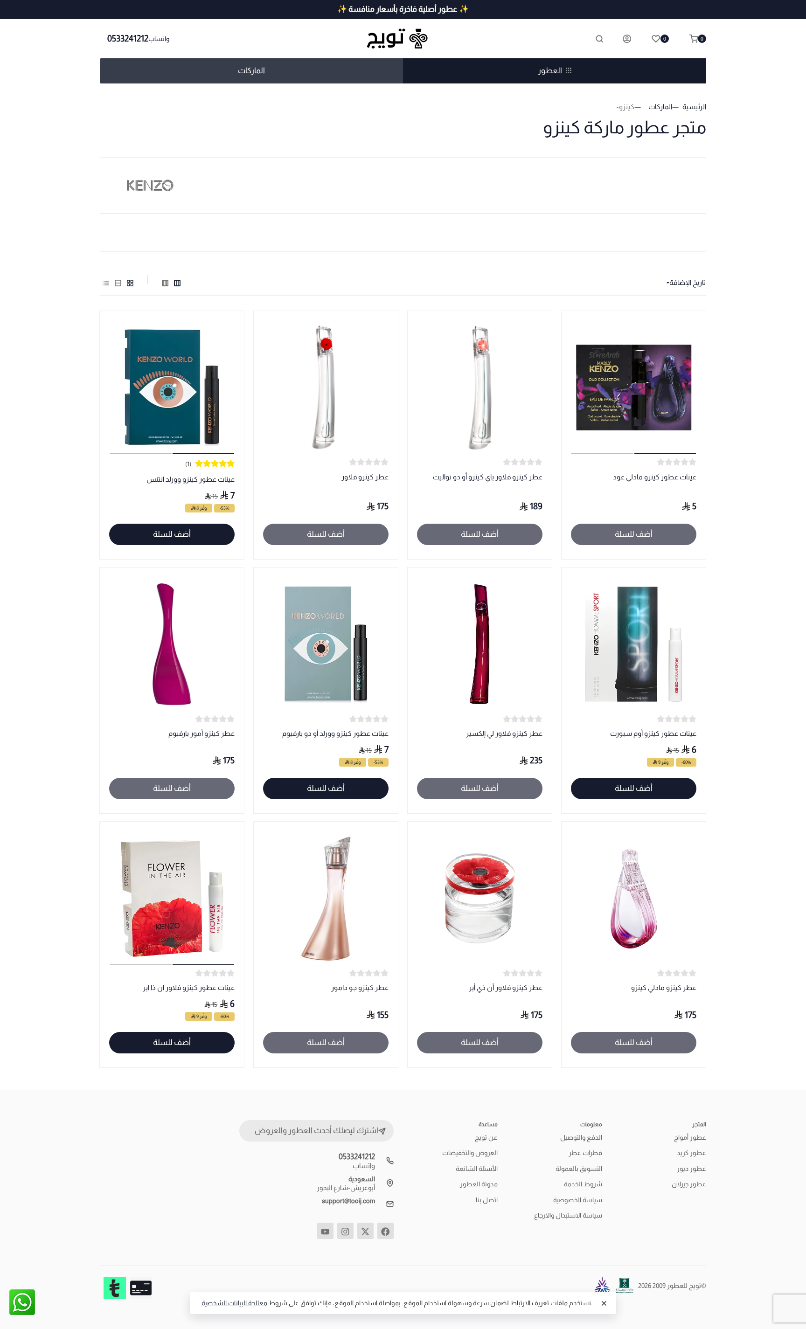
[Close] (604, 1303)
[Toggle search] (599, 39)
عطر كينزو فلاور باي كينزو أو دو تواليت (487, 477)
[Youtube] (325, 1231)
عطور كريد (691, 1152)
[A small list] (177, 282)
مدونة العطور (479, 1184)
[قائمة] (118, 282)
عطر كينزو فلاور (365, 477)
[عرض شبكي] (130, 282)
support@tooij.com (348, 1200)
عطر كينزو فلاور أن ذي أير (505, 987)
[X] (365, 1231)
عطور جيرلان (689, 1184)
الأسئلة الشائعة (477, 1168)
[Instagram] (345, 1231)
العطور (550, 70)
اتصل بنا (487, 1200)
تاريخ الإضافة (687, 282)
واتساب (158, 38)
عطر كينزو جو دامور (360, 987)
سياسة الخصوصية (577, 1200)
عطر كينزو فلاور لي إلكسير (504, 733)
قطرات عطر (585, 1152)
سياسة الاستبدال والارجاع (568, 1215)
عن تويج (486, 1137)
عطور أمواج (690, 1137)
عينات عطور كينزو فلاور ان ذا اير (189, 987)
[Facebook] (385, 1231)
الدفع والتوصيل (581, 1137)
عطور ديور (691, 1168)
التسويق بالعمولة (579, 1168)
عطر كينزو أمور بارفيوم (201, 733)
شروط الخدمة (583, 1184)
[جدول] (106, 282)
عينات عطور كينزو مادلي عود (654, 477)
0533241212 (127, 38)
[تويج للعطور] (402, 39)
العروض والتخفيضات (470, 1152)
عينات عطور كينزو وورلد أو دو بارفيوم (335, 733)
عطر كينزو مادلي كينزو (663, 987)
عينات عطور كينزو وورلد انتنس (190, 479)
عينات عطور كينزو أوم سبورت (653, 733)
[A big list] (165, 282)
